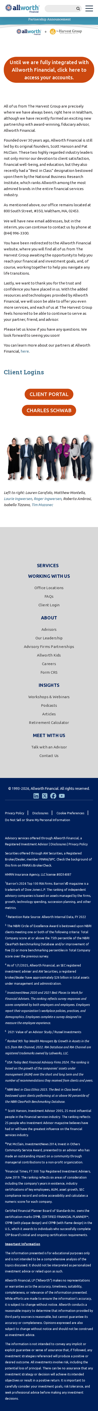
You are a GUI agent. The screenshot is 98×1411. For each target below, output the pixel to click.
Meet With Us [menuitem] (49, 735)
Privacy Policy (78, 844)
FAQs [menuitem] (49, 596)
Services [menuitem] (48, 565)
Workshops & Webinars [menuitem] (49, 697)
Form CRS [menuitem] (49, 672)
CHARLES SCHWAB (49, 410)
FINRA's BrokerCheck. (37, 865)
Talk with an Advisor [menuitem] (49, 747)
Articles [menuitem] (49, 714)
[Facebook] (53, 796)
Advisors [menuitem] (49, 629)
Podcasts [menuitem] (49, 705)
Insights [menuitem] (49, 685)
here (25, 351)
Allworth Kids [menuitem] (49, 655)
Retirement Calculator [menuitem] (49, 722)
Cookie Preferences (70, 813)
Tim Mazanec (42, 505)
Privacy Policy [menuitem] (14, 813)
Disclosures (58, 844)
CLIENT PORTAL (49, 394)
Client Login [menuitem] (49, 605)
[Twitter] (45, 796)
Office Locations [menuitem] (49, 588)
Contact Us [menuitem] (49, 755)
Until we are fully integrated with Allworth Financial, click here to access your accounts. (49, 69)
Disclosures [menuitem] (40, 813)
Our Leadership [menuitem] (49, 638)
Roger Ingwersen (47, 499)
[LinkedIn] (36, 796)
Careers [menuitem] (49, 664)
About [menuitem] (49, 617)
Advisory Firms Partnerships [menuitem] (49, 646)
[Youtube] (62, 796)
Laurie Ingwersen (18, 499)
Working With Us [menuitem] (49, 576)
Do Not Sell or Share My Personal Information (37, 820)
